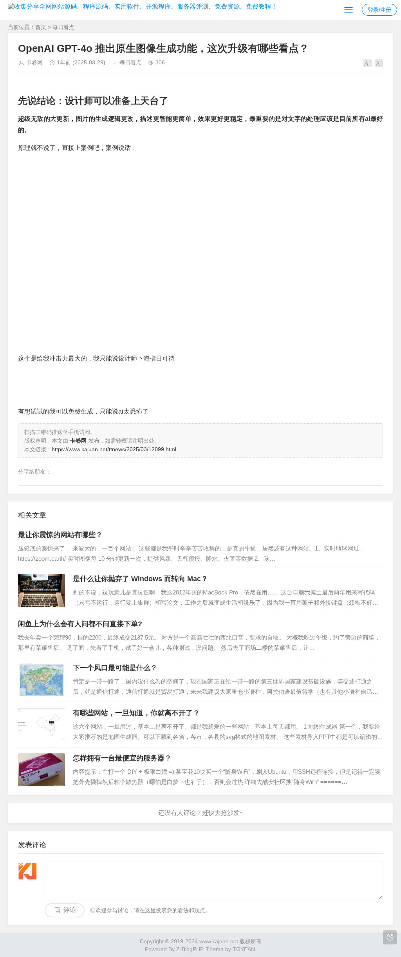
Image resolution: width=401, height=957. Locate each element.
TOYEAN (244, 949)
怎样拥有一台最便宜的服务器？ (122, 758)
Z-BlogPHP (189, 949)
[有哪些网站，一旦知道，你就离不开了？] (41, 724)
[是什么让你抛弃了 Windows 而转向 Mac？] (41, 590)
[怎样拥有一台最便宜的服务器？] (41, 769)
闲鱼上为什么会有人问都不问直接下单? (80, 624)
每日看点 (63, 27)
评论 (69, 910)
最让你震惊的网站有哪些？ (60, 535)
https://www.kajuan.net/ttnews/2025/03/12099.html (114, 449)
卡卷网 (34, 62)
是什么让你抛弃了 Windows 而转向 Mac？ (140, 579)
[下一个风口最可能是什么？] (41, 679)
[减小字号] (379, 63)
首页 (40, 27)
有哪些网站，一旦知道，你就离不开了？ (136, 713)
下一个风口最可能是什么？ (115, 668)
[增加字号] (367, 63)
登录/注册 (379, 10)
